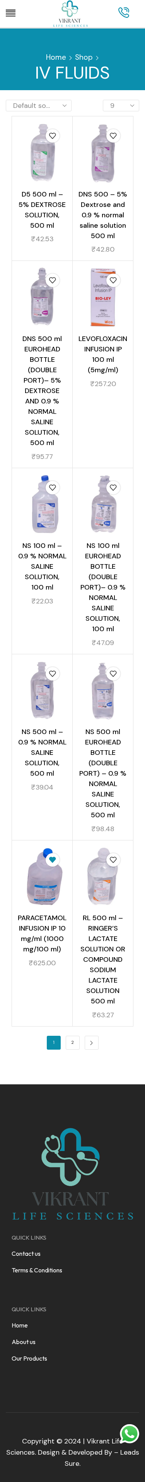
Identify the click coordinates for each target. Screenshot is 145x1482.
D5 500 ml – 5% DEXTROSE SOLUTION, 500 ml (42, 210)
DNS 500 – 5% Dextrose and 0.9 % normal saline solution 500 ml (102, 215)
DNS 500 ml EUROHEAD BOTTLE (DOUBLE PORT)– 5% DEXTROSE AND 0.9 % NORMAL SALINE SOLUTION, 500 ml (42, 390)
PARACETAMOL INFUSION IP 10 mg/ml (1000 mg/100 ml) (42, 933)
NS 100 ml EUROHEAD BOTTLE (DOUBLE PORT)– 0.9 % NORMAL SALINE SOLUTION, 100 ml (103, 587)
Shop (84, 57)
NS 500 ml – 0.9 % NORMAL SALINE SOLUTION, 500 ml (42, 752)
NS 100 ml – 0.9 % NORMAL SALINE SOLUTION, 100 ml (42, 566)
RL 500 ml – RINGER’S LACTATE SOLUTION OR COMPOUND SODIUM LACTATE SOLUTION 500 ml (102, 959)
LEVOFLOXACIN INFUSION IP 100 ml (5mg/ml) (102, 354)
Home (56, 57)
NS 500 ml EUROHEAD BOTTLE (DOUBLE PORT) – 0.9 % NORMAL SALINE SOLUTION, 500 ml (102, 773)
